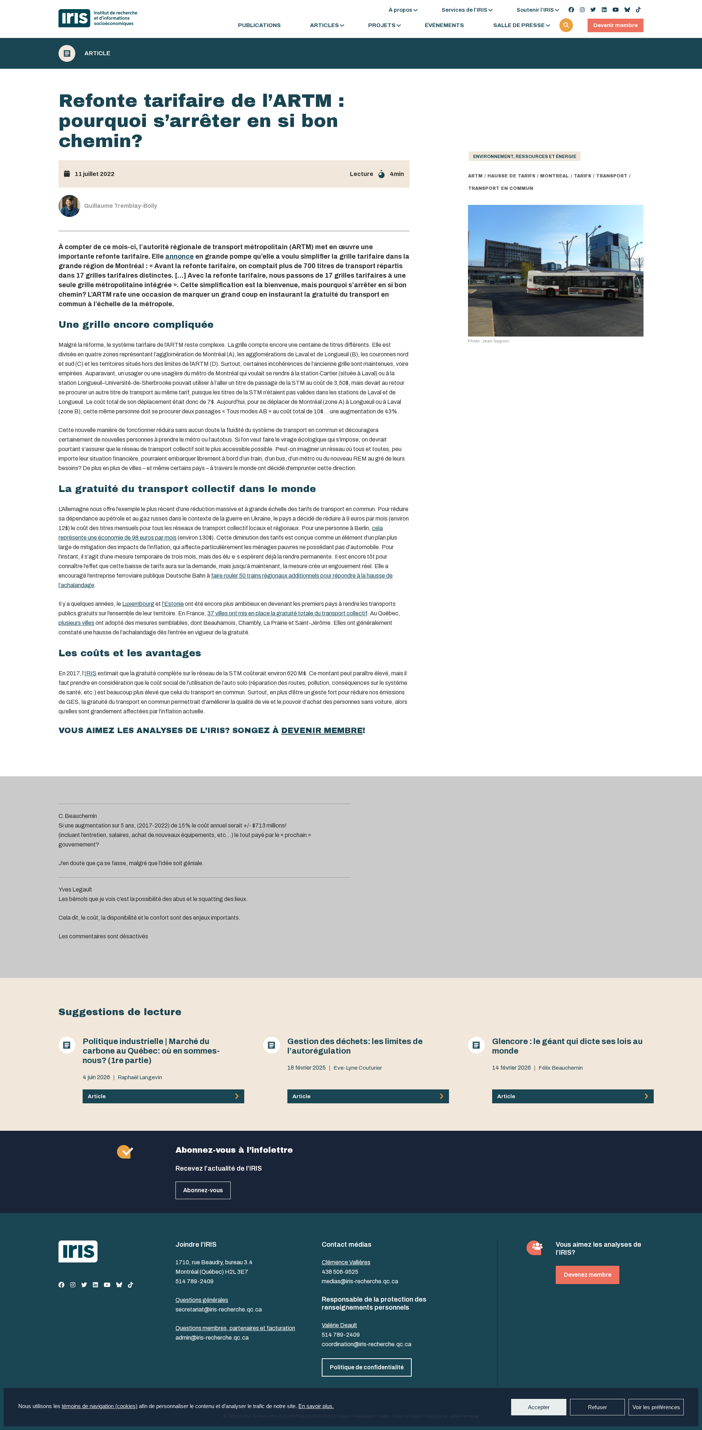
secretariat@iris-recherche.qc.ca (219, 1309)
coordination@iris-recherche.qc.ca (366, 1344)
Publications (259, 25)
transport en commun (500, 188)
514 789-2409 (195, 1281)
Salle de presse (519, 25)
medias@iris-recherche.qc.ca (360, 1281)
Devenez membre (587, 1275)
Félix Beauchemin (561, 1068)
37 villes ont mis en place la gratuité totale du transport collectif (287, 613)
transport (611, 176)
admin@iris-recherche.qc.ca (212, 1338)
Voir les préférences (656, 1407)
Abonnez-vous (203, 1190)
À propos (400, 10)
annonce (179, 256)
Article (97, 53)
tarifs (582, 176)
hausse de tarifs (511, 176)
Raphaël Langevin (140, 1077)
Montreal (554, 176)
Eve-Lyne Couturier (357, 1068)
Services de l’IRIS (464, 10)
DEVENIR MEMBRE (322, 730)
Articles (324, 25)
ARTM (475, 176)
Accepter (539, 1407)
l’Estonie (173, 604)
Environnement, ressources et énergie (524, 156)
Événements (444, 25)
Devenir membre (615, 25)
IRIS (90, 673)
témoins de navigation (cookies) (99, 1406)
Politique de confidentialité (367, 1367)
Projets (382, 25)
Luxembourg (138, 604)
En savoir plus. (316, 1406)
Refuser (597, 1407)
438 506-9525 (340, 1272)
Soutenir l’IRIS (535, 10)
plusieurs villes (76, 623)
